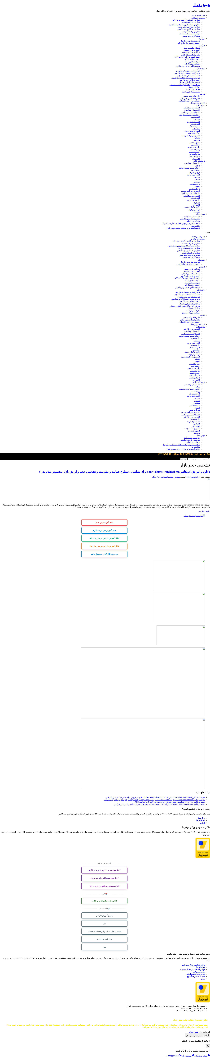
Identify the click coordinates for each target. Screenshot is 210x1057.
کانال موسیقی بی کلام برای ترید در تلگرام (104, 870)
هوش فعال (201, 5)
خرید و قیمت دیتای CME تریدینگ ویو (185, 78)
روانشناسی (195, 145)
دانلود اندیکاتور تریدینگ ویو (190, 80)
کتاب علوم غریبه (193, 122)
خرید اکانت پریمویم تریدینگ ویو (188, 71)
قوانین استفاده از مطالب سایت (192, 969)
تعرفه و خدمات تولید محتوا (189, 34)
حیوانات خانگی (194, 126)
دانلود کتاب (200, 105)
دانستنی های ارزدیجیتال (191, 92)
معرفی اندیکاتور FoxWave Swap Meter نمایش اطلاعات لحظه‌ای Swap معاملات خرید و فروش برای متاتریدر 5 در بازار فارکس (155, 797)
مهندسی (197, 182)
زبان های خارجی (193, 147)
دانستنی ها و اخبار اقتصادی (189, 101)
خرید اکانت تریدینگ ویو (196, 976)
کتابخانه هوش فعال (197, 103)
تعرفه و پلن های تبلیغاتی (195, 974)
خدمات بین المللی (193, 221)
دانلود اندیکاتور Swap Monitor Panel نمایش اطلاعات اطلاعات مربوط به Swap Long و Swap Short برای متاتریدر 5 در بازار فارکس (154, 800)
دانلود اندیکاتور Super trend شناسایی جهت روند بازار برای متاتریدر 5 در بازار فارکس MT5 (170, 802)
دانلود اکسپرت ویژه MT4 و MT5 (187, 57)
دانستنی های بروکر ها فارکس (188, 43)
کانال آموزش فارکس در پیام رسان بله (104, 538)
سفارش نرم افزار (198, 18)
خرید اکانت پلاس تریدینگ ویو (189, 75)
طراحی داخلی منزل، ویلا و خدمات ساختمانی (104, 931)
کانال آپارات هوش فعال (104, 522)
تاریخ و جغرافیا (194, 172)
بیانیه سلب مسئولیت (192, 216)
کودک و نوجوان (194, 133)
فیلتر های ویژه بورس (191, 96)
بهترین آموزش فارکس (104, 915)
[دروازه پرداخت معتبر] (202, 858)
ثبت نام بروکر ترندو (104, 939)
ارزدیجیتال (201, 68)
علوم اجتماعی (194, 154)
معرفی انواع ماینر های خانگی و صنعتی (185, 85)
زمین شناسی (195, 149)
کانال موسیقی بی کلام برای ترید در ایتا (104, 886)
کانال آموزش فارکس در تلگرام (104, 530)
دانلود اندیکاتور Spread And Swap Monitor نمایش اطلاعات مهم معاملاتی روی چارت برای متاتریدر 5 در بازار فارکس (159, 804)
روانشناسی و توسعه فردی (189, 115)
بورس (202, 94)
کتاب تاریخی (195, 117)
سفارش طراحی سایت (191, 22)
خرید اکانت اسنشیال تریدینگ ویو (187, 73)
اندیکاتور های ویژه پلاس (190, 52)
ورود (203, 979)
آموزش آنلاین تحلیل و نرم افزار (188, 66)
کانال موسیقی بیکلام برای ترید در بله (104, 878)
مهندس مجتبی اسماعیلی (170, 477)
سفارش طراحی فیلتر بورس (189, 27)
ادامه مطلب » (204, 511)
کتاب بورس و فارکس (191, 108)
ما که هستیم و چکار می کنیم (193, 965)
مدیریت (197, 212)
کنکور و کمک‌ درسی (192, 131)
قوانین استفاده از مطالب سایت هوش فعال (183, 228)
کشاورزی (196, 159)
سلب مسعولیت (199, 972)
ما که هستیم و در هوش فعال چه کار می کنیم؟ (181, 223)
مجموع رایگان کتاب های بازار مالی (104, 554)
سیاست (197, 119)
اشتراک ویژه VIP (198, 15)
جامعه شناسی (194, 184)
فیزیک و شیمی (194, 156)
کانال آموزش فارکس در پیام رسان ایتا (104, 546)
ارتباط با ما (196, 226)
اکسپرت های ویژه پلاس (190, 55)
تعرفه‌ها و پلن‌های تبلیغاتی (190, 219)
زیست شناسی (194, 152)
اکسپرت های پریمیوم (192, 50)
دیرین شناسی (194, 142)
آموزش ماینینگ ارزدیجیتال (189, 82)
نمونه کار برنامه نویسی (191, 36)
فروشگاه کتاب (199, 161)
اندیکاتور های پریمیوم (192, 48)
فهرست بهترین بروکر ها (190, 41)
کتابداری (197, 203)
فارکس (202, 45)
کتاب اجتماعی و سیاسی (190, 112)
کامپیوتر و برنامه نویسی (190, 135)
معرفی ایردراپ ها (193, 89)
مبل (104, 923)
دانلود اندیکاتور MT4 (192, 61)
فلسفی (197, 138)
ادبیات (197, 166)
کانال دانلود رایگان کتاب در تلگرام (104, 901)
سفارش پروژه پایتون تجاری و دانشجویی (184, 24)
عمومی (197, 140)
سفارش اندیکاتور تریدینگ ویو (188, 29)
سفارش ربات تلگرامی (191, 31)
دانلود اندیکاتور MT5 (192, 59)
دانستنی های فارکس (192, 64)
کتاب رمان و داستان (192, 110)
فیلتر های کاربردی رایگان (190, 98)
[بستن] (208, 1046)
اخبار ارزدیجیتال (194, 87)
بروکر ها (201, 38)
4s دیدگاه (155, 477)
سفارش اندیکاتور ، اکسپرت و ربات (186, 20)
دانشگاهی (196, 129)
